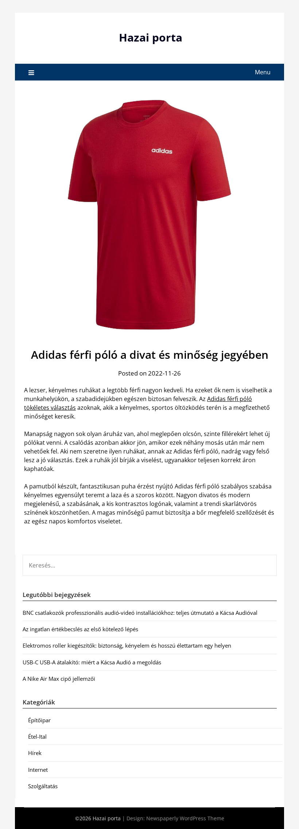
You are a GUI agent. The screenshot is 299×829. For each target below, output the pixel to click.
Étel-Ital (37, 736)
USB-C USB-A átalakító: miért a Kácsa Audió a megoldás (92, 662)
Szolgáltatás (43, 786)
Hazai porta (150, 37)
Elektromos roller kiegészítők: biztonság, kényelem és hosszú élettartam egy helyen (127, 645)
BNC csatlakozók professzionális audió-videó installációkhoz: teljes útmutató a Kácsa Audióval (140, 612)
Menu (263, 72)
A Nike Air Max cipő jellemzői (59, 678)
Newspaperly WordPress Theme (185, 818)
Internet (38, 769)
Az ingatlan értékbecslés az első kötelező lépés (80, 629)
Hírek (35, 753)
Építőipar (39, 720)
